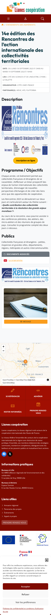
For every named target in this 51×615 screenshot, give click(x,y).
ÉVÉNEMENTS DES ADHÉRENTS (20, 24)
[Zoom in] (3, 346)
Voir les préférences (26, 602)
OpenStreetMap (9, 382)
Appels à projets (10, 516)
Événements (9, 512)
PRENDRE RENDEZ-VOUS (14, 522)
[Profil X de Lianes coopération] (10, 454)
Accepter (25, 586)
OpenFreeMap (8, 380)
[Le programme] (6, 260)
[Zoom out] (3, 351)
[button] (46, 559)
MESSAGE (27, 321)
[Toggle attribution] (48, 380)
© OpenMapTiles (20, 380)
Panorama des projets (13, 509)
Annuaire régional (11, 505)
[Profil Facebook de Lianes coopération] (4, 454)
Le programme (16, 260)
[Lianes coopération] (25, 7)
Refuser (25, 594)
